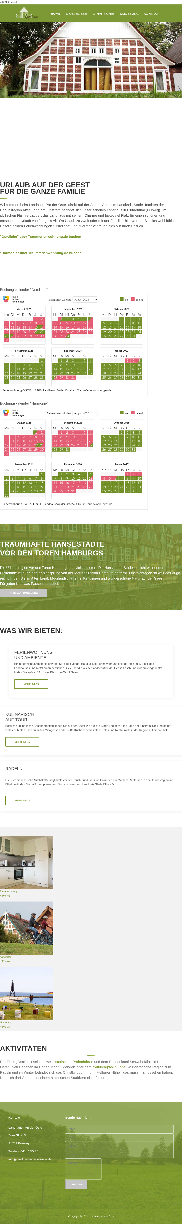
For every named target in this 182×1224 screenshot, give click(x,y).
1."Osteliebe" (76, 13)
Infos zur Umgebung (23, 592)
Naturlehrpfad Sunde (109, 1067)
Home (55, 13)
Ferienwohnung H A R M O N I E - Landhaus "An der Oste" (38, 503)
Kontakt (151, 13)
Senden (76, 1184)
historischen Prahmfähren (73, 1062)
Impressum (60, 28)
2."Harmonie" (104, 13)
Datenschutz (87, 28)
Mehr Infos (31, 684)
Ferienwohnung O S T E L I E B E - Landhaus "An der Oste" (37, 390)
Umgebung (129, 13)
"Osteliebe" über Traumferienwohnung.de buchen (40, 236)
